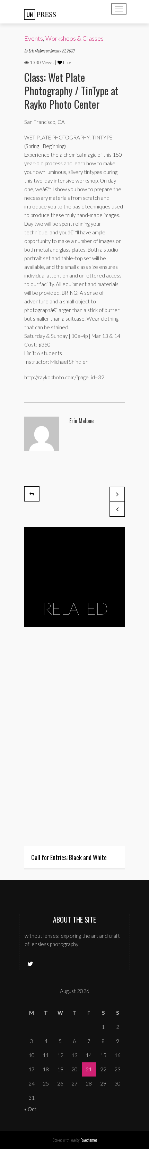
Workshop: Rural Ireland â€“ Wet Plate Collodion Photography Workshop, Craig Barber (68, 815)
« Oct (30, 1109)
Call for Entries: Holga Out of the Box (69, 769)
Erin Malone (37, 50)
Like (66, 62)
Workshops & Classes (74, 38)
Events (33, 38)
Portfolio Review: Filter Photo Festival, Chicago (65, 686)
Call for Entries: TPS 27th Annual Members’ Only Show (69, 728)
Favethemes (88, 1140)
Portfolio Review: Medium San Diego (73, 648)
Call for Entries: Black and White (69, 857)
